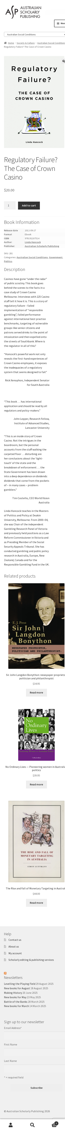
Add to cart (29, 205)
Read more (36, 692)
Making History (13, 992)
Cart (50, 1122)
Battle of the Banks (15, 1001)
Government (55, 257)
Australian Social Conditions (32, 257)
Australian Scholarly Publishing (42, 246)
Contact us (14, 939)
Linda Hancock (33, 242)
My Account (11, 1125)
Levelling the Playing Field (19, 983)
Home (11, 42)
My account (15, 953)
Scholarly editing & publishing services (31, 959)
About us (13, 946)
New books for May (15, 997)
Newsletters (13, 977)
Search (32, 1125)
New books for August (17, 988)
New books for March (16, 1006)
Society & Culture (26, 42)
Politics (8, 261)
